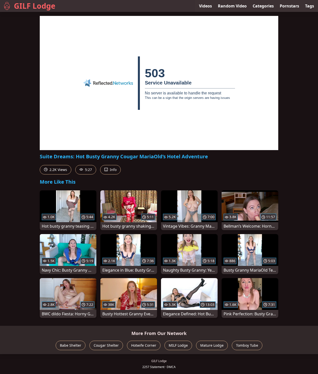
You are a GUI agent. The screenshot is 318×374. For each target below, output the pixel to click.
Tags (309, 6)
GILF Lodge (34, 6)
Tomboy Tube (247, 345)
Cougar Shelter (106, 345)
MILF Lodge (178, 345)
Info (113, 169)
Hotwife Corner (143, 345)
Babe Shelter (70, 345)
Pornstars (289, 6)
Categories (263, 6)
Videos (205, 6)
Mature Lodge (212, 345)
